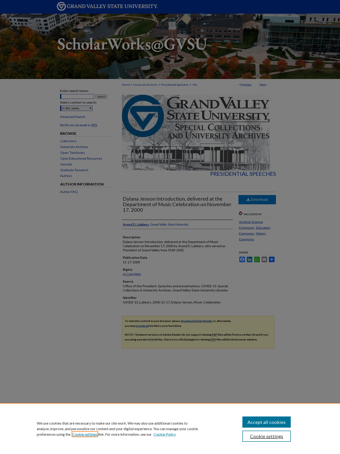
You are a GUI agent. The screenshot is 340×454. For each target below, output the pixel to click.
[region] (170, 428)
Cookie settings (84, 434)
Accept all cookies (266, 422)
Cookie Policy (165, 434)
